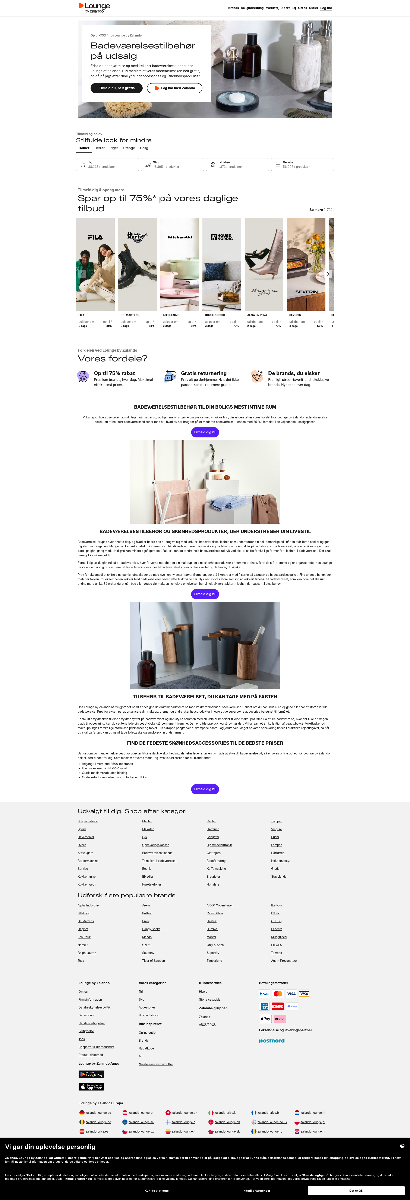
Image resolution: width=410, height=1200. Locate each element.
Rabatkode (146, 1048)
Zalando (204, 1017)
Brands (143, 1040)
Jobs (82, 1039)
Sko (141, 999)
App (141, 1056)
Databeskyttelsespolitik (95, 1007)
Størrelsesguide (209, 999)
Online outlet (147, 1033)
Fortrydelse (86, 1031)
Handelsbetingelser (92, 1023)
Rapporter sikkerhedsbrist (96, 1047)
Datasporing (87, 1015)
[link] (326, 8)
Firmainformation (90, 999)
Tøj (141, 992)
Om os (83, 992)
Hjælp (203, 992)
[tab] (84, 148)
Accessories (147, 1007)
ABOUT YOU (207, 1025)
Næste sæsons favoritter (156, 1064)
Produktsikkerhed (91, 1055)
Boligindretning (149, 1015)
